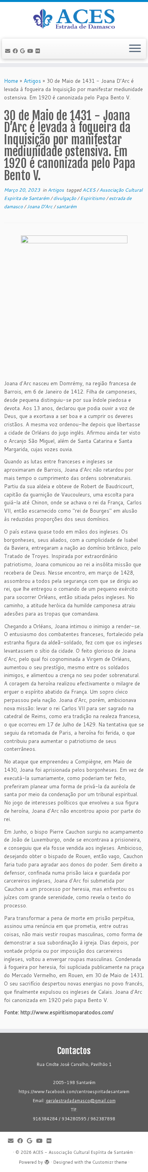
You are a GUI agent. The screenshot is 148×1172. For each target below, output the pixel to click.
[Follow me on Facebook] (16, 50)
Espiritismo (93, 198)
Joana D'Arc (40, 206)
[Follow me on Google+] (23, 50)
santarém (66, 206)
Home (11, 80)
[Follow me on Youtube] (31, 50)
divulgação (65, 198)
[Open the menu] (135, 49)
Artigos (32, 80)
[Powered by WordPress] (47, 1160)
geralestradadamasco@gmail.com (81, 1100)
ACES (89, 190)
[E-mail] (9, 50)
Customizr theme (109, 1162)
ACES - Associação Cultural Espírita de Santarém (83, 1152)
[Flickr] (39, 50)
